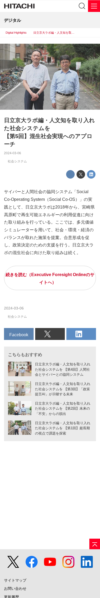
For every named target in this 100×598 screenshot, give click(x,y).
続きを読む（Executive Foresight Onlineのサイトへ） (50, 278)
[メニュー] (94, 6)
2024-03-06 (12, 153)
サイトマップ (15, 580)
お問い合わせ (15, 589)
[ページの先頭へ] (94, 544)
